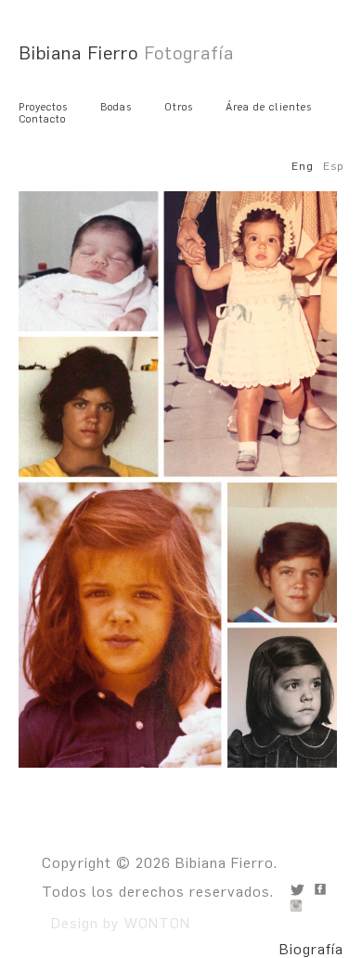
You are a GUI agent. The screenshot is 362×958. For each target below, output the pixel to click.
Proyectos (43, 107)
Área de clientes (269, 107)
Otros (178, 107)
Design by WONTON (116, 923)
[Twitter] (297, 889)
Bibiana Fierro (126, 53)
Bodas (116, 107)
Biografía (311, 949)
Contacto (42, 119)
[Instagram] (297, 905)
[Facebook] (320, 889)
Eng (302, 166)
